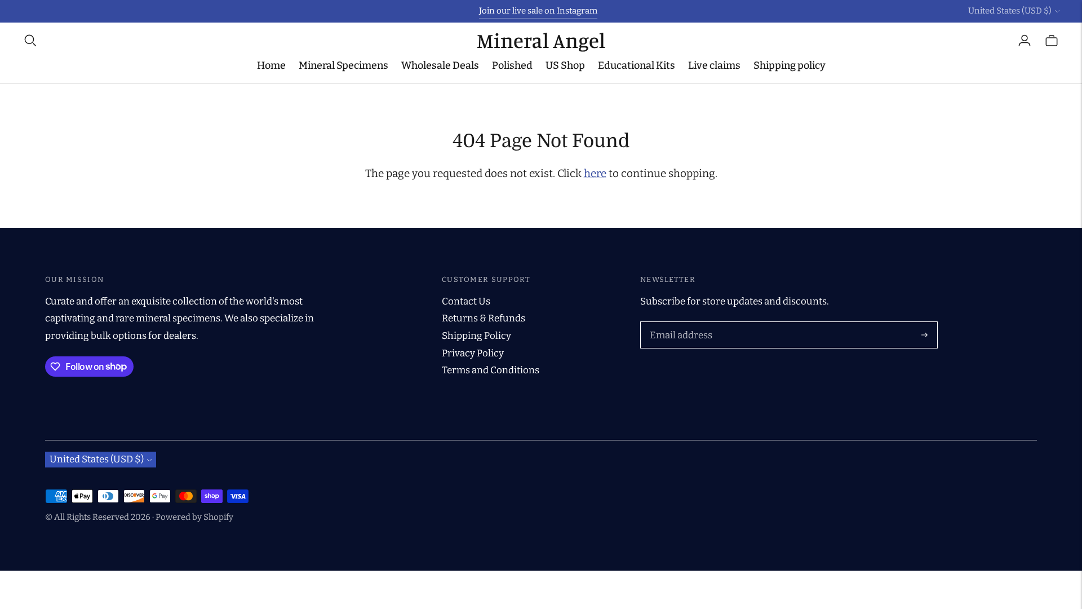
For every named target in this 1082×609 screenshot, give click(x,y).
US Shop (565, 65)
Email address (678, 323)
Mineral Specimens (343, 65)
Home (271, 65)
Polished (512, 65)
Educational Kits (636, 65)
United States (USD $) (1010, 11)
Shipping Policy (476, 336)
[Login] (1024, 40)
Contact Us (466, 301)
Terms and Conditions (490, 370)
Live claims (714, 65)
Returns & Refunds (483, 318)
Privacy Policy (473, 353)
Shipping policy (789, 65)
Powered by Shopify (194, 517)
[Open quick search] (250, 40)
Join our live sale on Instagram (538, 11)
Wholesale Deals (440, 65)
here (595, 173)
